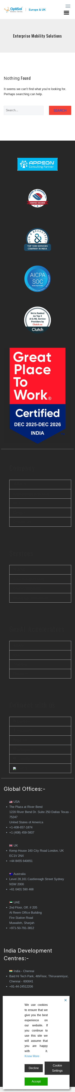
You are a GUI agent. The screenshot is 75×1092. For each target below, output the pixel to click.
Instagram (24, 749)
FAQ (16, 503)
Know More (32, 1056)
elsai (17, 655)
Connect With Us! (15, 1089)
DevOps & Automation (30, 598)
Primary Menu (68, 6)
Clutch (21, 768)
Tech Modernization (28, 579)
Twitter (22, 740)
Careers (19, 512)
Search (60, 110)
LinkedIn (23, 721)
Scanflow (20, 664)
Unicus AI (20, 674)
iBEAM (18, 645)
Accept (36, 1081)
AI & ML (19, 570)
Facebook (24, 731)
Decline (34, 1068)
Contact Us (22, 522)
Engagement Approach (31, 494)
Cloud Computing (27, 588)
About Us (20, 484)
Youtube (23, 759)
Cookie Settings (57, 1068)
